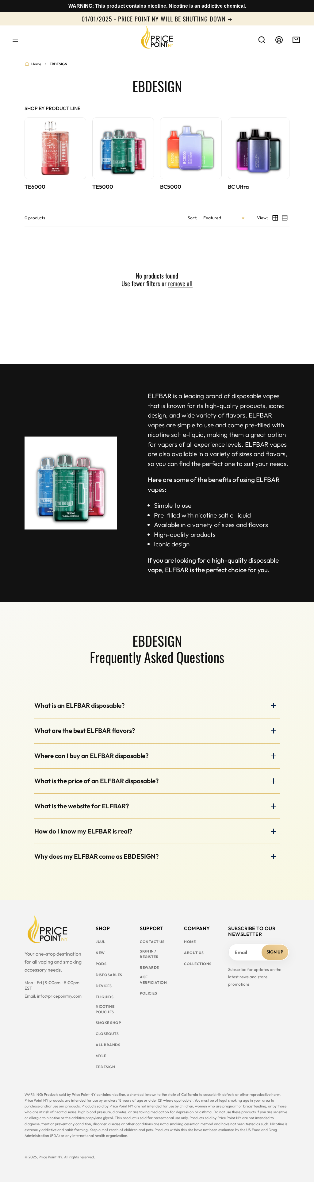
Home (36, 64)
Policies (148, 993)
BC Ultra (238, 186)
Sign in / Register (149, 954)
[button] (15, 40)
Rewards (149, 967)
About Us (194, 952)
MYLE (101, 1055)
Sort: (192, 218)
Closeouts (107, 1033)
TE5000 (102, 186)
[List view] (284, 217)
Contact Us (152, 941)
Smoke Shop (108, 1022)
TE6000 (35, 186)
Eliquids (104, 997)
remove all (180, 283)
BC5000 (170, 186)
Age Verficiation (153, 980)
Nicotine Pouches (105, 1009)
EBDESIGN (105, 1067)
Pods (101, 963)
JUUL (100, 941)
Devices (104, 986)
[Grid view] (275, 217)
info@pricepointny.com (59, 996)
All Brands (108, 1044)
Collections (198, 963)
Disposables (109, 974)
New (100, 952)
